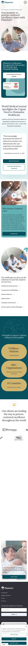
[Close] (26, 626)
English (3, 644)
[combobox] (4, 644)
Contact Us (3, 601)
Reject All (14, 639)
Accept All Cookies (14, 643)
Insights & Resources (6, 595)
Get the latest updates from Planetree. (12, 606)
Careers (3, 598)
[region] (14, 635)
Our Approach (4, 592)
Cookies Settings (14, 634)
